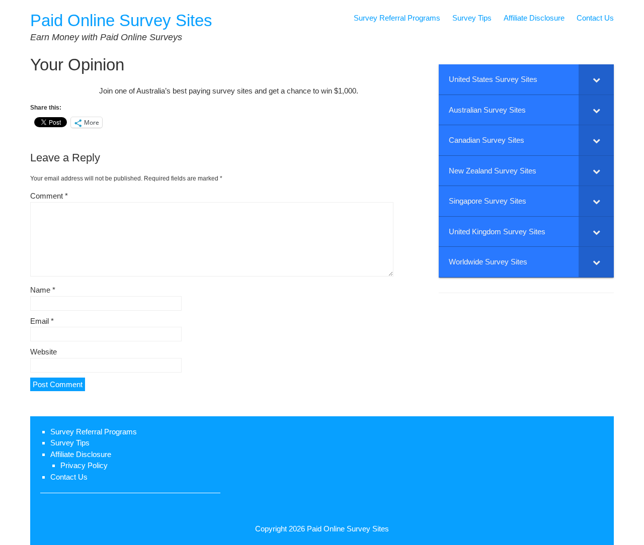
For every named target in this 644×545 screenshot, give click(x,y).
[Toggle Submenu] (596, 79)
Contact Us (595, 18)
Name (42, 290)
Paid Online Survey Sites (121, 20)
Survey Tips (472, 18)
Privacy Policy (84, 465)
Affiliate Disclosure (534, 18)
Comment (49, 196)
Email (42, 321)
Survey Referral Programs (397, 18)
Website (43, 351)
